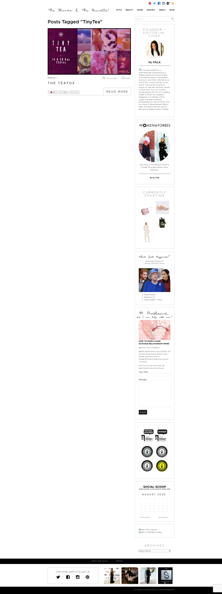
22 (167, 508)
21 (163, 508)
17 (145, 508)
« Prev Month (144, 517)
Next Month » (163, 517)
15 (167, 506)
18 (149, 508)
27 (159, 511)
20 (159, 508)
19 (154, 508)
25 (149, 511)
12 (154, 506)
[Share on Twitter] (74, 92)
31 (145, 514)
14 (163, 506)
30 (141, 514)
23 (141, 511)
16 (140, 508)
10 (145, 506)
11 (149, 506)
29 (167, 511)
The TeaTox (61, 83)
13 (158, 506)
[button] (119, 10)
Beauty (52, 77)
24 (145, 511)
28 (163, 511)
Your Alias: (143, 372)
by (104, 77)
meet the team (100, 561)
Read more (117, 91)
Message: (143, 379)
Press (119, 561)
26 (154, 511)
